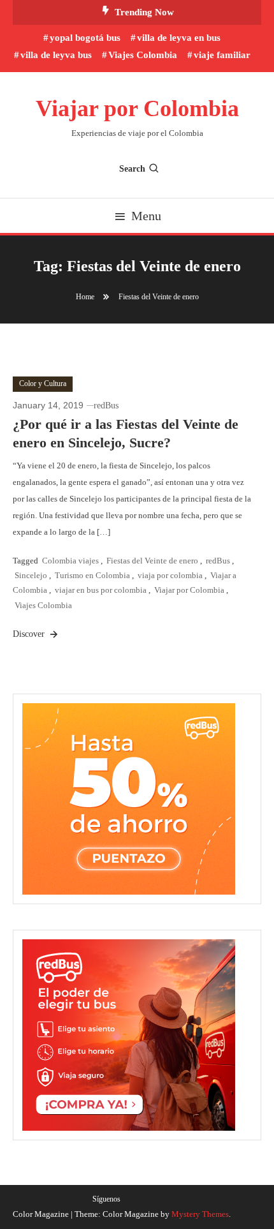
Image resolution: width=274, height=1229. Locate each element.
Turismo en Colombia (92, 575)
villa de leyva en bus (178, 38)
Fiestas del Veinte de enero (152, 560)
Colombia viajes (70, 560)
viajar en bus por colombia (101, 590)
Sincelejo (31, 575)
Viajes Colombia (142, 55)
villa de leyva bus (56, 55)
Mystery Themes (200, 1214)
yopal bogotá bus (85, 38)
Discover (30, 634)
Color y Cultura (42, 383)
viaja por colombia (170, 575)
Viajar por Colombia (137, 108)
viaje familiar (222, 55)
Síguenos (106, 1199)
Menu (146, 216)
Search (132, 169)
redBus (106, 405)
